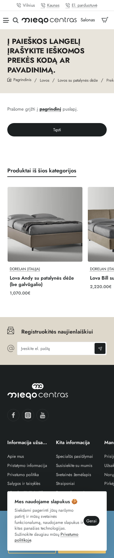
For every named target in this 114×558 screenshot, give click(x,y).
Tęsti (57, 130)
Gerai (91, 521)
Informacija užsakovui (28, 443)
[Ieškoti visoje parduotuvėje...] (16, 20)
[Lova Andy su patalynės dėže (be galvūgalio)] (45, 224)
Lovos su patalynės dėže (78, 80)
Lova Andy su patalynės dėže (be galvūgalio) (42, 281)
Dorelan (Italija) (25, 269)
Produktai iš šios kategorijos (41, 171)
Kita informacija (73, 443)
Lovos (44, 80)
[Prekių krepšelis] (105, 20)
